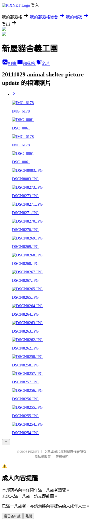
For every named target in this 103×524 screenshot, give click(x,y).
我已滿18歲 (12, 516)
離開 (29, 516)
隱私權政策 (42, 457)
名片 (46, 63)
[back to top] (6, 442)
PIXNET (33, 452)
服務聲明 (62, 457)
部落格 (29, 63)
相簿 (12, 63)
